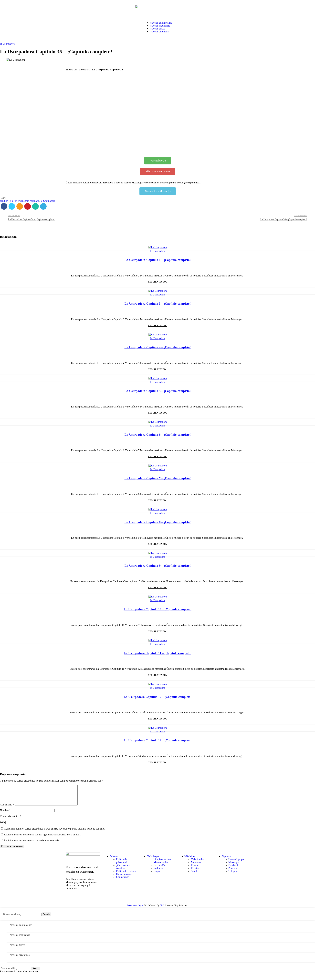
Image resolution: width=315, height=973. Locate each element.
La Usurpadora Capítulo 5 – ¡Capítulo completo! (158, 391)
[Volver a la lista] (157, 217)
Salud (194, 871)
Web (2, 822)
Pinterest (232, 868)
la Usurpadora (7, 43)
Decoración (160, 865)
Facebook (233, 865)
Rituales (195, 865)
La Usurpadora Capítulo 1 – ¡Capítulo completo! (158, 260)
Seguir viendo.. (157, 282)
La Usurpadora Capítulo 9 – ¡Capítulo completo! (158, 565)
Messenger (234, 862)
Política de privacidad (121, 861)
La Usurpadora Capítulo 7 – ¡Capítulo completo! (158, 478)
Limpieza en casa (162, 859)
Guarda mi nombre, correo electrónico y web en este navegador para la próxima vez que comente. (54, 828)
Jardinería (159, 868)
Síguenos (226, 856)
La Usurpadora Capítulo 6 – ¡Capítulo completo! (158, 434)
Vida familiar (197, 859)
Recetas (195, 868)
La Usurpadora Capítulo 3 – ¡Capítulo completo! (158, 303)
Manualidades (161, 862)
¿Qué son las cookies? (122, 866)
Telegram (233, 871)
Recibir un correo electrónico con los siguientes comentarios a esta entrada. (42, 834)
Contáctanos (122, 877)
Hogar (157, 871)
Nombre (5, 810)
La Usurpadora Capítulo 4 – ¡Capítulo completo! (158, 347)
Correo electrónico (10, 816)
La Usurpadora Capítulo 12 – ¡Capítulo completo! (157, 697)
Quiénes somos (124, 874)
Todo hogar (153, 856)
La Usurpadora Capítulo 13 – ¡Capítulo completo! (157, 740)
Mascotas (196, 862)
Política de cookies (126, 871)
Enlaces (114, 856)
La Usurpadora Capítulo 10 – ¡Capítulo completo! (157, 609)
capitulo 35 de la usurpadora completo (19, 200)
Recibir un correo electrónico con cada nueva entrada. (32, 840)
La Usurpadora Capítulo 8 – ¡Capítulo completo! (158, 522)
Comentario (7, 804)
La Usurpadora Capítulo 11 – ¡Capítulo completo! (157, 653)
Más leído (189, 856)
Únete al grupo (236, 859)
